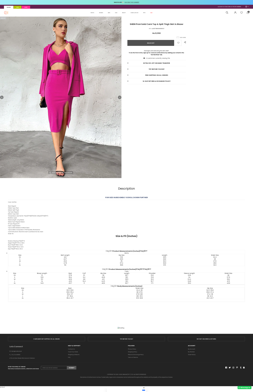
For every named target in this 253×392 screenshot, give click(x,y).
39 (103, 275)
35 (121, 261)
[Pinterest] (236, 367)
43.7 (65, 259)
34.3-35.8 (210, 290)
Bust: (15, 245)
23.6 (189, 275)
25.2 (189, 283)
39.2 (228, 279)
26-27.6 (139, 292)
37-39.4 (70, 296)
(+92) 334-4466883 (236, 6)
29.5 (164, 257)
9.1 (84, 275)
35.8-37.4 (210, 292)
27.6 (214, 261)
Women (9, 7)
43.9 (228, 283)
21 (146, 58)
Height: (16, 243)
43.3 (70, 281)
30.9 (164, 263)
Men (17, 7)
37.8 (70, 275)
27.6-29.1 (139, 294)
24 (189, 277)
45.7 (70, 283)
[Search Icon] (228, 12)
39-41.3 (210, 296)
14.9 (42, 283)
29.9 (164, 259)
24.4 (215, 257)
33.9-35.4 (70, 292)
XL (20, 265)
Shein (25, 7)
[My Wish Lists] (241, 13)
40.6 (103, 277)
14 (42, 281)
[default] (143, 390)
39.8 (121, 265)
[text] (126, 243)
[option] (60, 97)
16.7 (152, 281)
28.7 (126, 275)
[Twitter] (229, 367)
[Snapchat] (243, 367)
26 (215, 259)
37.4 (121, 263)
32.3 (214, 265)
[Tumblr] (240, 367)
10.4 (84, 281)
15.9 (152, 277)
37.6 (228, 277)
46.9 (103, 283)
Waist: (15, 247)
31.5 (164, 265)
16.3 (152, 279)
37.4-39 (210, 294)
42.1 (65, 257)
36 (228, 275)
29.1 (126, 277)
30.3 (164, 261)
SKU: (150, 28)
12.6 (42, 277)
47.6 (65, 263)
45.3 (65, 261)
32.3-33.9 (70, 290)
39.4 (70, 277)
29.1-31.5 (139, 296)
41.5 (228, 281)
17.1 (152, 283)
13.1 (42, 279)
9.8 (84, 279)
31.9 (121, 257)
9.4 (84, 277)
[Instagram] (233, 367)
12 (42, 275)
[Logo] (6, 12)
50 (65, 265)
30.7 (126, 283)
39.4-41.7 (70, 298)
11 (84, 283)
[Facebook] (226, 367)
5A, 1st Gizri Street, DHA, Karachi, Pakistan (23, 358)
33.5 (121, 259)
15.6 (152, 275)
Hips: (15, 249)
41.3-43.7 (210, 298)
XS (20, 257)
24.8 (189, 281)
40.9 (70, 279)
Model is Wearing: (16, 241)
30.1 (126, 281)
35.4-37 (70, 294)
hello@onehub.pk (16, 351)
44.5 (103, 281)
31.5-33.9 (139, 298)
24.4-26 (139, 290)
